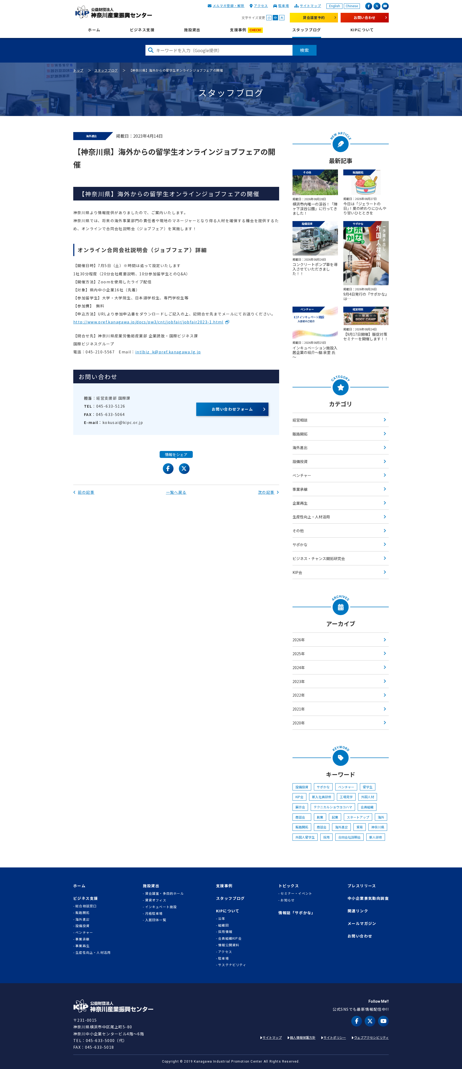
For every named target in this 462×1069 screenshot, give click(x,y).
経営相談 (299, 420)
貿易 (359, 827)
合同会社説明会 (349, 837)
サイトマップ (310, 5)
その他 (298, 530)
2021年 (298, 709)
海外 (381, 817)
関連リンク (358, 911)
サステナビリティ (232, 965)
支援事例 (245, 29)
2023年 (298, 681)
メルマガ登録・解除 (229, 5)
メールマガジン (362, 923)
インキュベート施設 (161, 907)
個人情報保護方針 (302, 1037)
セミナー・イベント (296, 893)
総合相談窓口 (86, 906)
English (334, 6)
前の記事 (86, 492)
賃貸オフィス (155, 900)
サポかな (299, 544)
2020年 (298, 722)
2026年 (298, 639)
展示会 (300, 807)
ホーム (94, 29)
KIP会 (297, 572)
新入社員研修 (321, 796)
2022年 (298, 695)
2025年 (298, 653)
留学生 (367, 787)
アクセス (261, 5)
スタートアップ (358, 817)
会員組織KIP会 (230, 938)
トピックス (288, 885)
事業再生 (82, 946)
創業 (320, 817)
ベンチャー (301, 475)
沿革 (221, 918)
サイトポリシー (335, 1037)
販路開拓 (299, 434)
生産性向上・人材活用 (311, 516)
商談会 (301, 817)
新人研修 (375, 837)
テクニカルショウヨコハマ (333, 807)
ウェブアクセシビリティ (371, 1037)
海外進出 (299, 447)
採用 (326, 837)
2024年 (298, 667)
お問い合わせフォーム (232, 409)
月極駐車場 (154, 913)
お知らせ (287, 900)
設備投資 (299, 461)
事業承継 (299, 489)
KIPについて (362, 29)
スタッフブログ (306, 29)
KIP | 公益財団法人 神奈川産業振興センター (113, 12)
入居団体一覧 (155, 920)
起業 (335, 817)
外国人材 (367, 796)
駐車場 (283, 5)
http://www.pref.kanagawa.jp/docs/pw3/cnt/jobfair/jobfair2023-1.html (148, 322)
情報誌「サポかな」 (296, 912)
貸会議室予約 (314, 17)
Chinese (352, 6)
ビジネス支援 (142, 29)
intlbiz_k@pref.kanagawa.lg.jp (168, 351)
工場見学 (346, 796)
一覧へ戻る (176, 492)
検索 (304, 50)
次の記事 (266, 492)
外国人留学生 (305, 837)
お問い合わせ (365, 17)
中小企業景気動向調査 (368, 898)
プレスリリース (362, 885)
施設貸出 (192, 29)
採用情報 (225, 931)
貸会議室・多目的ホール (164, 893)
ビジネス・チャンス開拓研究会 (318, 558)
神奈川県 (377, 827)
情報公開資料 (228, 945)
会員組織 (367, 807)
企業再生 (299, 503)
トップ (78, 70)
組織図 (223, 925)
